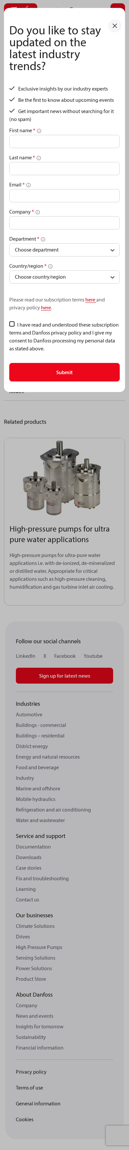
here (90, 299)
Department (24, 238)
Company (21, 211)
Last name (22, 157)
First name (22, 130)
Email (17, 184)
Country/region (28, 265)
